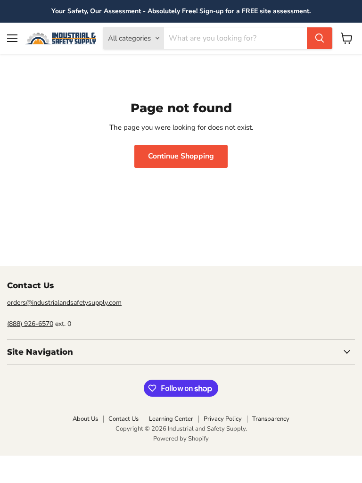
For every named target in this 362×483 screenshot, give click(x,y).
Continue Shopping (181, 156)
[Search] (319, 38)
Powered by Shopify (181, 438)
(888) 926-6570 (30, 323)
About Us (85, 419)
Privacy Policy (223, 419)
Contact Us (123, 419)
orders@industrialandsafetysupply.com (64, 302)
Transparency (270, 419)
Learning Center (171, 419)
